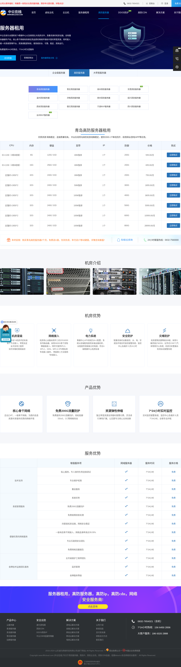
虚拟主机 (49, 13)
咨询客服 (8, 58)
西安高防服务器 (43, 106)
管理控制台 (28, 58)
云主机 (66, 13)
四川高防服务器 (134, 106)
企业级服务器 (58, 73)
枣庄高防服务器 (73, 89)
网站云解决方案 (72, 632)
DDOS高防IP (41, 632)
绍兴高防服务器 (134, 98)
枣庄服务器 (11, 636)
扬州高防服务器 (103, 98)
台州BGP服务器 (43, 115)
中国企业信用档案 (132, 651)
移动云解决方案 (72, 636)
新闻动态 (99, 629)
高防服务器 (103, 13)
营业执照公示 (114, 651)
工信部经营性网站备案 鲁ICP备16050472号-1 (92, 663)
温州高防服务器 (43, 98)
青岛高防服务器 (43, 89)
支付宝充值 (100, 632)
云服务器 (10, 625)
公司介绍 (99, 625)
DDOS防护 (123, 13)
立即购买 (173, 155)
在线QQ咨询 (127, 240)
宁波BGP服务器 (103, 106)
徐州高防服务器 (103, 89)
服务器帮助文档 (48, 58)
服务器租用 (83, 13)
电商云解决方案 (72, 640)
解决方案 (160, 13)
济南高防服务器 (73, 98)
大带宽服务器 (99, 73)
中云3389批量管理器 (45, 636)
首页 (34, 13)
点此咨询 (93, 606)
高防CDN (142, 13)
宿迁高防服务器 (73, 106)
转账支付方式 (101, 636)
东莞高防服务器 (134, 89)
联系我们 (99, 640)
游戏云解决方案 (72, 625)
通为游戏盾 (41, 625)
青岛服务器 (11, 632)
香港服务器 (11, 629)
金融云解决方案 (72, 629)
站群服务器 (11, 640)
